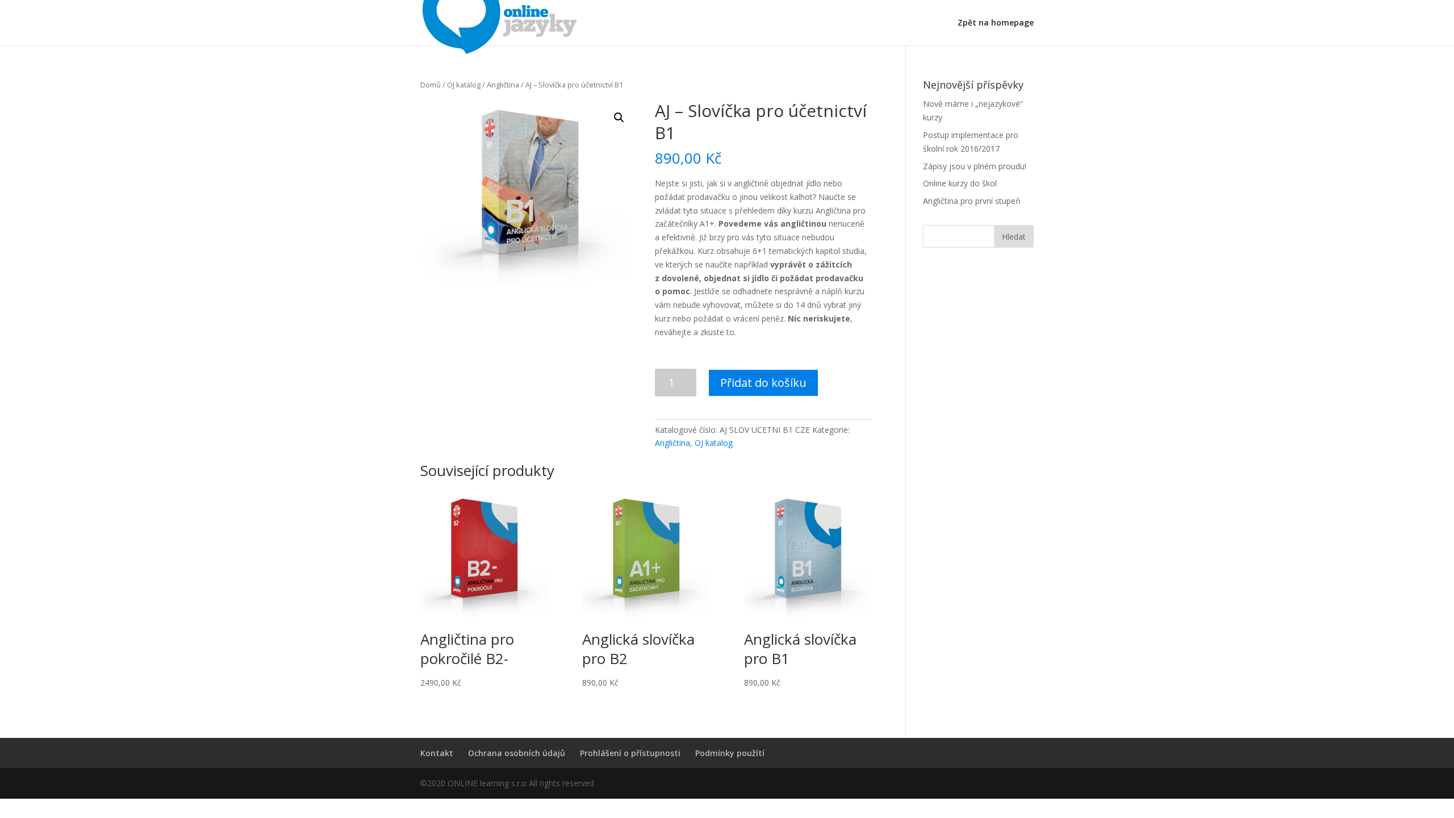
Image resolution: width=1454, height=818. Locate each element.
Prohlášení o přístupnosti (630, 753)
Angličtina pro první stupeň (972, 200)
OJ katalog (464, 85)
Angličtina (503, 85)
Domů (430, 85)
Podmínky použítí (729, 753)
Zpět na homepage (996, 23)
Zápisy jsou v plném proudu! (974, 166)
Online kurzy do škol (960, 183)
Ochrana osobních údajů (516, 753)
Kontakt (436, 753)
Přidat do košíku (763, 382)
